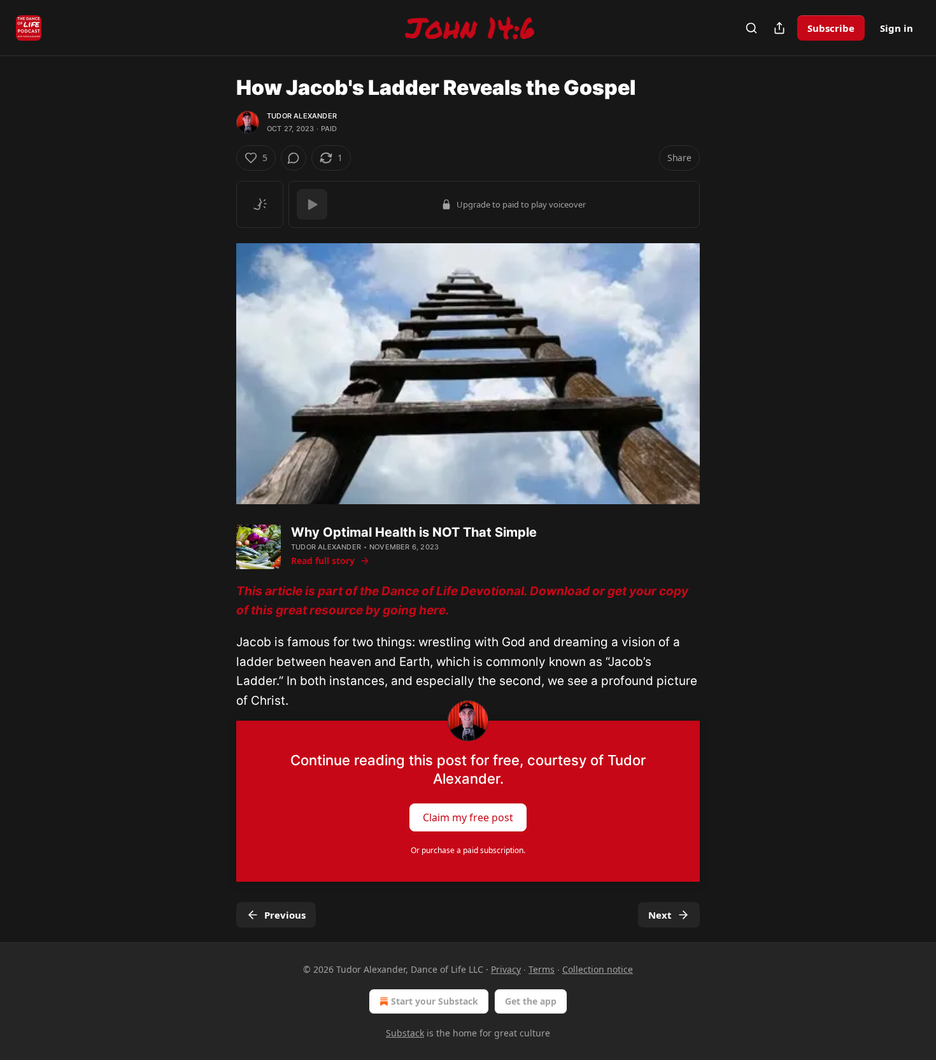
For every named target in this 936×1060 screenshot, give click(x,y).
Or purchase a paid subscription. (468, 850)
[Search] (751, 28)
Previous (285, 914)
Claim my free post (468, 817)
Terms (541, 969)
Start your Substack (434, 1001)
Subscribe (830, 28)
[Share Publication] (779, 28)
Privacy (506, 969)
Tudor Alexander (302, 115)
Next (660, 914)
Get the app (531, 1001)
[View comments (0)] (293, 158)
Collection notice (597, 969)
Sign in (896, 28)
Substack (405, 1033)
